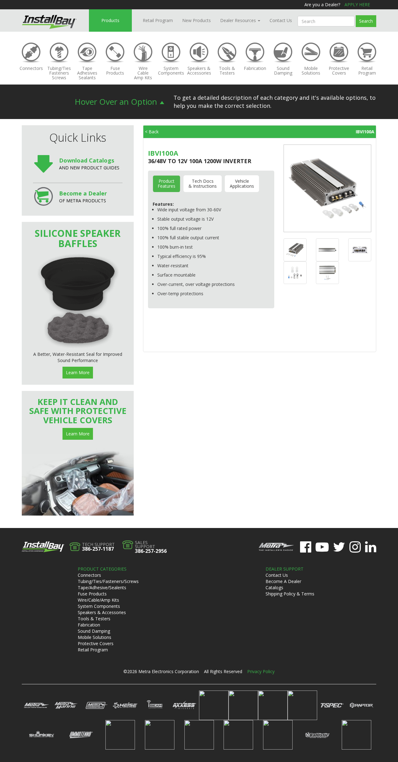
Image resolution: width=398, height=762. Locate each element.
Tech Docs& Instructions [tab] (202, 183)
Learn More (78, 372)
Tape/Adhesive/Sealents (102, 587)
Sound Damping (94, 631)
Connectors (89, 575)
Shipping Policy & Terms (290, 594)
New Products (196, 20)
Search (366, 21)
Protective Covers (95, 643)
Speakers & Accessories (102, 612)
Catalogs (274, 587)
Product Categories (102, 569)
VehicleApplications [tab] (242, 183)
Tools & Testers (94, 619)
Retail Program (158, 20)
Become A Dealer (283, 581)
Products (110, 20)
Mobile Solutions (94, 637)
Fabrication (89, 625)
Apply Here (357, 4)
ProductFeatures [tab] (166, 183)
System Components (99, 606)
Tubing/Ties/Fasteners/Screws (108, 581)
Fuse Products (92, 594)
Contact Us (281, 20)
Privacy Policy (261, 671)
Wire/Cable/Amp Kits (98, 600)
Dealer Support (284, 569)
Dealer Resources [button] (238, 20)
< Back (152, 132)
